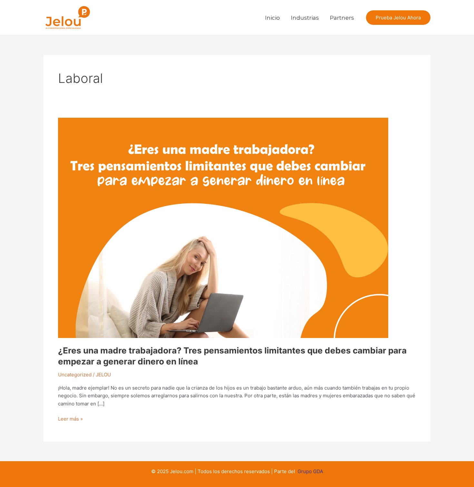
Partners (342, 18)
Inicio (272, 18)
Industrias (305, 18)
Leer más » (70, 418)
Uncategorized (75, 375)
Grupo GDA (310, 471)
